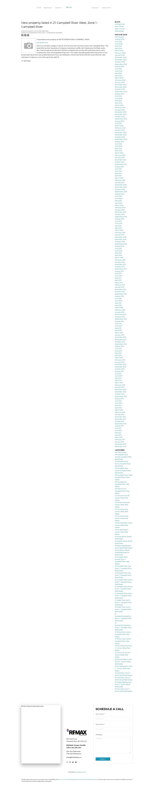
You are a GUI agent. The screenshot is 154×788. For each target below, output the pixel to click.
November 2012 (120, 392)
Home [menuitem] (39, 7)
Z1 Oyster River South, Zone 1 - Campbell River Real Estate (123, 609)
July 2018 (118, 248)
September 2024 (121, 91)
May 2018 (118, 253)
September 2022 (121, 139)
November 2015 (120, 314)
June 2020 (119, 198)
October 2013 (120, 369)
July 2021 (118, 169)
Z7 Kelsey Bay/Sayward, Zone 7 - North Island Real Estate (123, 684)
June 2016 (118, 301)
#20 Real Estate (120, 452)
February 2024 (120, 107)
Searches (47, 7)
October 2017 (120, 267)
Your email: (100, 724)
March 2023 (119, 126)
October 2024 (120, 89)
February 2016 (120, 310)
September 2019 (121, 217)
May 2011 (118, 433)
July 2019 (118, 221)
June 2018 (118, 251)
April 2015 (118, 330)
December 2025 (120, 57)
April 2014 (118, 355)
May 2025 (118, 73)
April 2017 (118, 280)
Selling (94, 7)
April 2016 (118, 305)
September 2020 (121, 192)
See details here (42, 42)
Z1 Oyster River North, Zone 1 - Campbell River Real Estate (123, 602)
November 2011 (120, 419)
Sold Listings (119, 31)
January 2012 (119, 414)
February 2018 (120, 260)
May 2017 (118, 278)
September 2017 (121, 269)
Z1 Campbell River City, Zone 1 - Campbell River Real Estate (123, 568)
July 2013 (118, 374)
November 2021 (120, 160)
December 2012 (120, 389)
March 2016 (119, 307)
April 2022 (118, 151)
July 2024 (118, 96)
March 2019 (119, 230)
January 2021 (119, 182)
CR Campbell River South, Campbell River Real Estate (123, 471)
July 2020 (118, 196)
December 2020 (121, 185)
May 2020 (118, 201)
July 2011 (118, 428)
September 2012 (121, 396)
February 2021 (120, 180)
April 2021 (118, 176)
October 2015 (120, 317)
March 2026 (119, 50)
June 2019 (118, 223)
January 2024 (120, 110)
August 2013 (119, 371)
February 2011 (120, 439)
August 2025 (119, 66)
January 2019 (119, 235)
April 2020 (118, 203)
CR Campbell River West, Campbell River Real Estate (124, 477)
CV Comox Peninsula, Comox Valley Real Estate (122, 505)
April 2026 (118, 48)
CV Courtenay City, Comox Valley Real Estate (121, 511)
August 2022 (119, 141)
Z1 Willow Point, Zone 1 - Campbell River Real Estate (123, 634)
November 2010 (120, 446)
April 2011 (118, 435)
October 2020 (120, 189)
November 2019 (120, 212)
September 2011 (120, 424)
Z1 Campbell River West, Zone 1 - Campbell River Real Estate (44, 32)
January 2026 (120, 55)
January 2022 (120, 157)
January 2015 (119, 335)
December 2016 (120, 289)
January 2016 (119, 312)
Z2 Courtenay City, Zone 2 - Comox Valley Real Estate (123, 648)
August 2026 (119, 39)
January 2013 (119, 387)
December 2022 (121, 132)
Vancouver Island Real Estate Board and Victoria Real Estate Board (78, 779)
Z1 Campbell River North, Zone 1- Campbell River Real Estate (124, 589)
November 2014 (120, 339)
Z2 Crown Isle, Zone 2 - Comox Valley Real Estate (123, 655)
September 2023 (121, 119)
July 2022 (118, 144)
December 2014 (120, 337)
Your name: (100, 714)
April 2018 (118, 255)
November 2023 (121, 114)
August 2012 (119, 399)
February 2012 (120, 412)
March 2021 (119, 178)
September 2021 (121, 164)
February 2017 (120, 285)
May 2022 (118, 148)
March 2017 (119, 283)
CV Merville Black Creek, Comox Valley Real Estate (123, 525)
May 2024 (118, 100)
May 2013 (118, 378)
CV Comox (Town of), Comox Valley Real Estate (122, 498)
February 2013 (120, 385)
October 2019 (120, 214)
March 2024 (119, 105)
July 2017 (118, 273)
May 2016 (118, 303)
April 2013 (118, 380)
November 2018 (120, 239)
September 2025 (121, 64)
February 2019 (120, 232)
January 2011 (119, 442)
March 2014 (119, 358)
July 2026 (118, 41)
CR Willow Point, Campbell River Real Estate (122, 491)
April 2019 (118, 228)
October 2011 (119, 421)
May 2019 (118, 226)
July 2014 (118, 348)
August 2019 (119, 219)
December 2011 (120, 417)
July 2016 (118, 298)
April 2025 (118, 76)
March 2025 (119, 78)
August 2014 (119, 346)
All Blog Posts (120, 24)
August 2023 (119, 121)
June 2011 (118, 430)
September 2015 (121, 319)
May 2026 (118, 46)
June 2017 (118, 276)
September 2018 (121, 244)
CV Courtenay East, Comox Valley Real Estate (122, 518)
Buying (58, 7)
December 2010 (120, 444)
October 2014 (120, 342)
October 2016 (120, 292)
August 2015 (119, 321)
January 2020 (120, 210)
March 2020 (119, 205)
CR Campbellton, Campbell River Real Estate (122, 484)
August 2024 (119, 94)
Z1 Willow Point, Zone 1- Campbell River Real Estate (123, 641)
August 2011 (119, 426)
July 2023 (118, 123)
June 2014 (118, 351)
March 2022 (119, 153)
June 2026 (118, 44)
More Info (106, 7)
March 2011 (119, 437)
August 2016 (119, 296)
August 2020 (119, 194)
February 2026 (120, 53)
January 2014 (119, 362)
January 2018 (119, 262)
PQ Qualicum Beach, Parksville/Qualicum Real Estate (122, 552)
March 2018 (119, 257)
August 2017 (119, 271)
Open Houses (120, 29)
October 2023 (120, 116)
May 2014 (118, 353)
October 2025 (120, 62)
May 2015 (118, 328)
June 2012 (118, 403)
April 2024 (118, 103)
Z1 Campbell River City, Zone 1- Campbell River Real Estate (123, 575)
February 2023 (120, 128)
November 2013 (120, 367)
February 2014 (120, 360)
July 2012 (118, 401)
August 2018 (119, 246)
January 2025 (120, 82)
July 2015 (118, 323)
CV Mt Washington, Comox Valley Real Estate (121, 532)
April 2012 (118, 408)
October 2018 (120, 242)
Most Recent (119, 37)
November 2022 (121, 135)
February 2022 (120, 155)
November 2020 (121, 187)
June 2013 (118, 376)
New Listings (119, 26)
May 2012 (118, 405)
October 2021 (120, 162)
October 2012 (120, 394)
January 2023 (120, 130)
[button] (67, 762)
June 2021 (118, 171)
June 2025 (118, 71)
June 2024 (119, 98)
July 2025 (118, 69)
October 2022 (120, 137)
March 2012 (119, 410)
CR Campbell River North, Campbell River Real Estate (123, 464)
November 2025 (120, 60)
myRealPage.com (80, 772)
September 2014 (121, 344)
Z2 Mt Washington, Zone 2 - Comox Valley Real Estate (123, 668)
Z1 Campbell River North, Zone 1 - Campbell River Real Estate (124, 582)
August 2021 (119, 167)
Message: (99, 734)
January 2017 (119, 287)
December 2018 (120, 237)
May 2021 (118, 173)
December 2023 (121, 112)
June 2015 (118, 326)
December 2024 (121, 85)
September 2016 (121, 294)
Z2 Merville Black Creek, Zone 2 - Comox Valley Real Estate (123, 662)
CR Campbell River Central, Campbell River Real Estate (123, 457)
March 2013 (119, 383)
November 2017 (120, 264)
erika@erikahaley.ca (73, 757)
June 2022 (119, 146)
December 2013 (120, 364)
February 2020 (120, 207)
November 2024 (121, 87)
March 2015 (119, 333)
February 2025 (120, 80)
